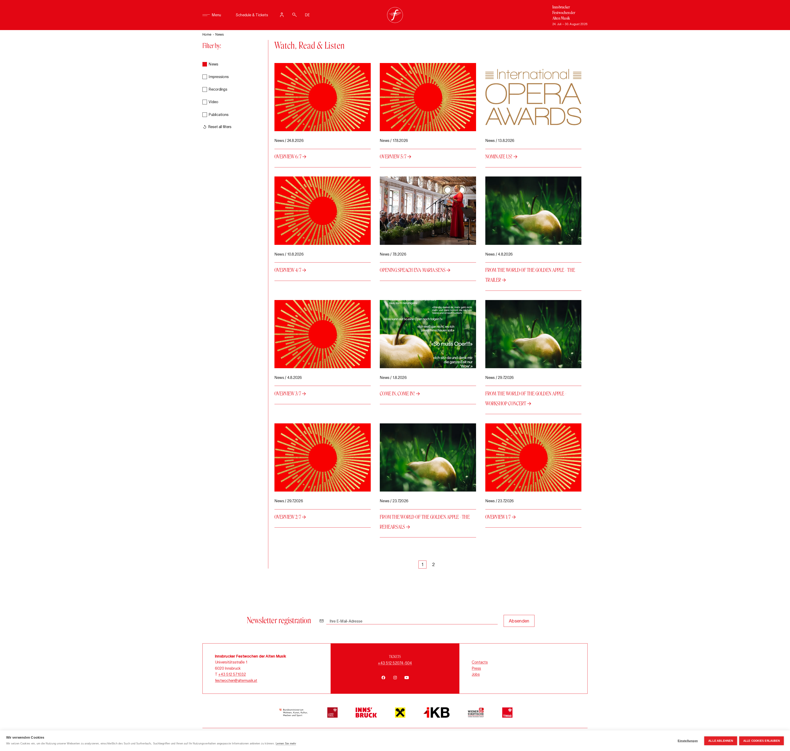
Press (476, 668)
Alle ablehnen (720, 740)
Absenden (519, 620)
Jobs (476, 674)
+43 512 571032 (232, 674)
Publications (219, 115)
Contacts (480, 662)
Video (213, 102)
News (213, 64)
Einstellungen (688, 740)
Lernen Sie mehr (286, 743)
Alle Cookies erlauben (761, 740)
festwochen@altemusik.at (236, 681)
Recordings (218, 89)
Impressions (219, 77)
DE (307, 15)
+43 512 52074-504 (395, 663)
